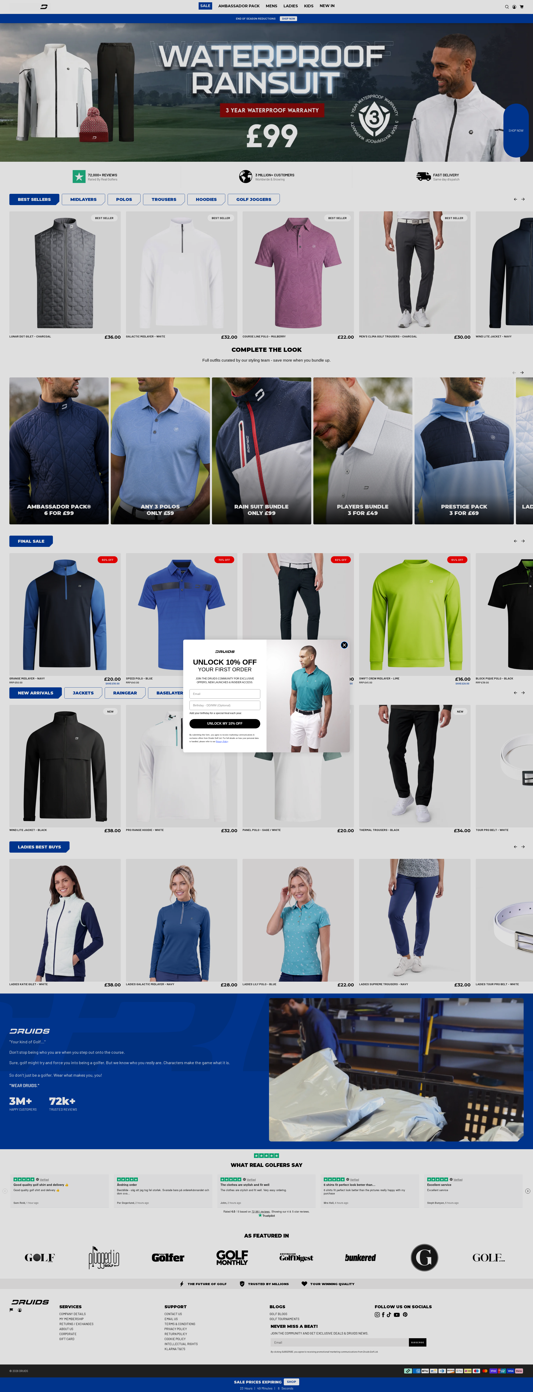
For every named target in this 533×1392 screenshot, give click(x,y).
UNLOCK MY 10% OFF (225, 723)
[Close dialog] (344, 645)
